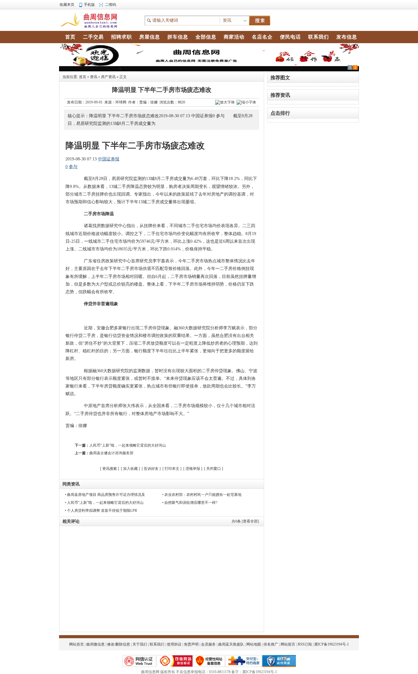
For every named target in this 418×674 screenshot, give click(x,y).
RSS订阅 (305, 644)
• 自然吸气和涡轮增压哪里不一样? (189, 502)
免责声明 (191, 644)
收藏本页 (67, 4)
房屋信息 (149, 36)
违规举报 (192, 468)
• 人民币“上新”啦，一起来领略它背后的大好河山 (104, 502)
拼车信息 (177, 36)
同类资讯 (71, 484)
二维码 (110, 4)
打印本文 (172, 468)
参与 (73, 166)
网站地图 (253, 644)
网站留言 (288, 644)
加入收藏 (130, 468)
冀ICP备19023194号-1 (331, 644)
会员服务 (208, 644)
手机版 (89, 4)
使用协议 (174, 644)
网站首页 (76, 644)
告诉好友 (151, 468)
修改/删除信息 (118, 644)
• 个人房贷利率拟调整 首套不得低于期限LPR (101, 510)
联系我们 (157, 644)
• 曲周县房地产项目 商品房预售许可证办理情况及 (105, 494)
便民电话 (290, 36)
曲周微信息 (95, 644)
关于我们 (139, 644)
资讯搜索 (109, 468)
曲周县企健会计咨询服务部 (111, 453)
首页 (82, 77)
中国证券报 (108, 159)
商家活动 (234, 36)
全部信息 (206, 36)
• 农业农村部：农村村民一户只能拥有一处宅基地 (201, 494)
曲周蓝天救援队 (231, 644)
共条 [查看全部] (245, 521)
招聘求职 (121, 36)
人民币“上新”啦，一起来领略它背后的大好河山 (127, 445)
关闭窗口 (213, 468)
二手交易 (93, 36)
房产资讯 (108, 77)
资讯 (93, 77)
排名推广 (270, 644)
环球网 (120, 102)
